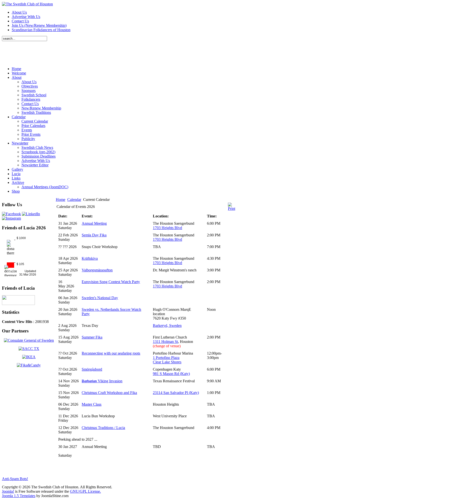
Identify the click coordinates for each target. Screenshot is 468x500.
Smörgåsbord (92, 369)
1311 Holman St (165, 341)
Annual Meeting (94, 223)
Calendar (74, 199)
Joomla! (8, 491)
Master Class (91, 404)
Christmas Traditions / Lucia (103, 428)
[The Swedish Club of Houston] (27, 4)
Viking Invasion (102, 381)
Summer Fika (92, 337)
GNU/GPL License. (85, 491)
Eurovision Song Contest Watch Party (111, 282)
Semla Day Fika (94, 235)
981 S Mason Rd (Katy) (171, 374)
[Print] (231, 208)
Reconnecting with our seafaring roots (111, 353)
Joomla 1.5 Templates (18, 496)
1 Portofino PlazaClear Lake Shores (167, 360)
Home (60, 199)
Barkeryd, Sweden (167, 325)
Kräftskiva (90, 258)
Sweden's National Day (100, 298)
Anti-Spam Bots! (15, 479)
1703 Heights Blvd (167, 228)
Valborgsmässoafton (97, 270)
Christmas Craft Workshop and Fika (109, 393)
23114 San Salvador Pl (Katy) (176, 393)
